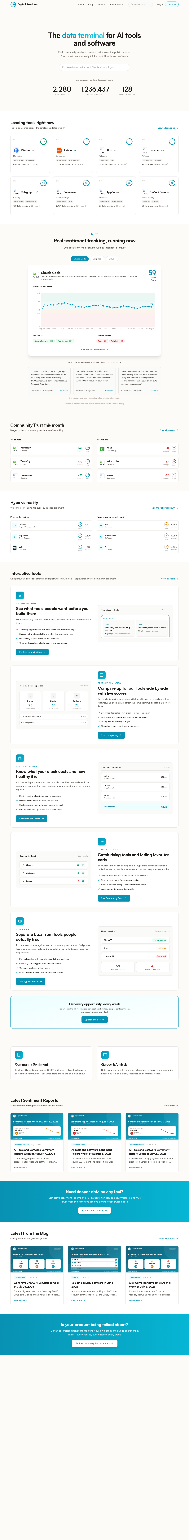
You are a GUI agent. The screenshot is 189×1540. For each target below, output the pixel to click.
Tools (100, 4)
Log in (160, 4)
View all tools (168, 578)
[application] (94, 310)
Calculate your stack (29, 818)
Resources (115, 4)
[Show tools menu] (104, 4)
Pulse (81, 4)
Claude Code (80, 259)
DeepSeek (97, 259)
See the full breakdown (163, 507)
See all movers (167, 430)
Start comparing (109, 735)
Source (63, 391)
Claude (112, 259)
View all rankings (166, 127)
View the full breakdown (92, 349)
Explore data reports (92, 1210)
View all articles (167, 1238)
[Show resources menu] (122, 4)
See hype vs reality (28, 981)
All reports (169, 1105)
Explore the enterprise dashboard (93, 1343)
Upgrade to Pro (93, 1019)
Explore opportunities (30, 652)
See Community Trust (112, 898)
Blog (90, 4)
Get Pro (172, 4)
